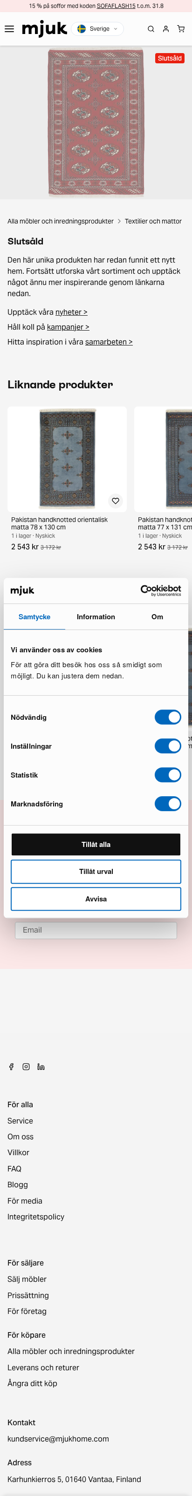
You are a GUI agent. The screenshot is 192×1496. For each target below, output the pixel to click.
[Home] (44, 29)
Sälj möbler (27, 1279)
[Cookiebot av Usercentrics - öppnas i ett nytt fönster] (140, 591)
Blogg (17, 1185)
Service (20, 1121)
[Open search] (151, 28)
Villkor (18, 1153)
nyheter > (71, 312)
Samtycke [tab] (35, 616)
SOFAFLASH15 (116, 5)
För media (24, 1201)
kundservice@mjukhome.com (58, 1439)
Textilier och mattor (153, 221)
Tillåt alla (96, 844)
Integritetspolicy (35, 1217)
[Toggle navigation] (9, 28)
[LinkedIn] (41, 1066)
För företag (27, 1311)
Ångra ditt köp (32, 1384)
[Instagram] (26, 1066)
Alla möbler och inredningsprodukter (60, 221)
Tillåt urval (96, 871)
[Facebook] (11, 1066)
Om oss (20, 1137)
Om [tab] (157, 616)
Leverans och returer (43, 1368)
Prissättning (28, 1296)
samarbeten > (109, 342)
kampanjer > (68, 327)
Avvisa (96, 899)
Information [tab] (96, 616)
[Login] (165, 28)
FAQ (14, 1169)
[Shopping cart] (180, 28)
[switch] (168, 745)
